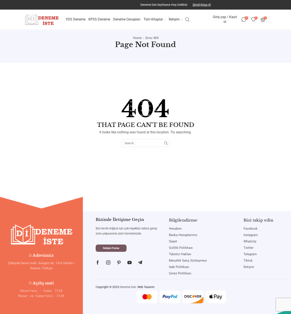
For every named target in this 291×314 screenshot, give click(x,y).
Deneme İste (128, 287)
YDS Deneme (75, 19)
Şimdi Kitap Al (202, 4)
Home (137, 38)
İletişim (174, 19)
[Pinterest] (119, 262)
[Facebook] (98, 262)
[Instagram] (108, 262)
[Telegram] (140, 262)
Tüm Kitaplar (153, 19)
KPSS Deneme (99, 19)
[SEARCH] (166, 143)
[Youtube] (129, 262)
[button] (111, 248)
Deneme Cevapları (126, 19)
